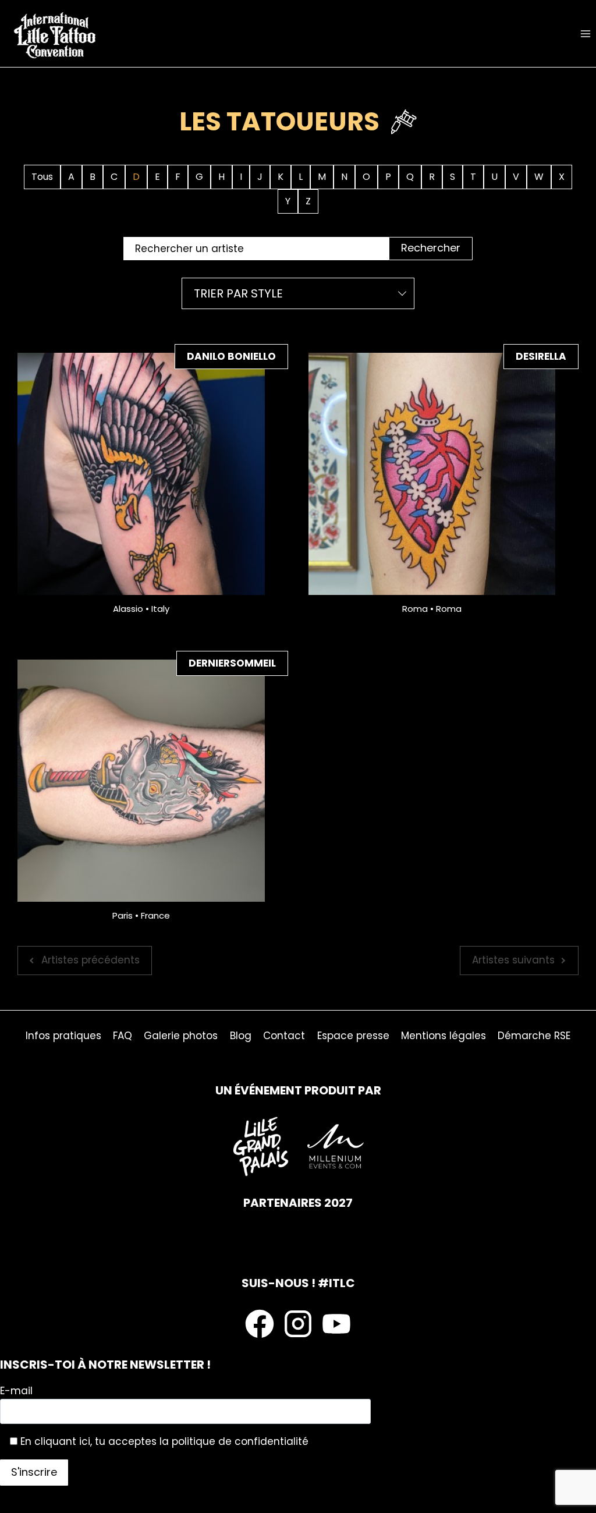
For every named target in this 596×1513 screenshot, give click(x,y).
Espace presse (353, 1036)
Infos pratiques (63, 1036)
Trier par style (238, 293)
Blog (240, 1036)
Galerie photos (181, 1036)
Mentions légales (443, 1036)
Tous (42, 176)
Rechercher (430, 247)
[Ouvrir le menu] (585, 33)
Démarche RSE (534, 1036)
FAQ (122, 1036)
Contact (284, 1036)
